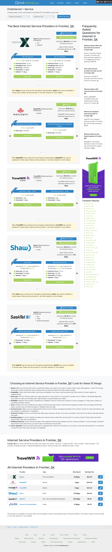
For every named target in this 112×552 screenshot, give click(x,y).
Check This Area (63, 16)
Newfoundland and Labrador (71, 538)
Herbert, (89, 284)
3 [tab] (43, 85)
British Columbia (28, 538)
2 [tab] (41, 85)
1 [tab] (38, 85)
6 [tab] (50, 289)
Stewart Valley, (92, 282)
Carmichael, (91, 221)
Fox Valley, (90, 267)
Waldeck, (90, 257)
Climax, (89, 204)
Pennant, (90, 260)
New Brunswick (53, 538)
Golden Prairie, (92, 252)
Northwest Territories (91, 538)
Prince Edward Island (57, 542)
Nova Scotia (22, 542)
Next (77, 69)
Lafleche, (90, 265)
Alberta (17, 538)
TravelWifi (23, 488)
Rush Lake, (90, 269)
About (77, 3)
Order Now (27, 76)
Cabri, (89, 272)
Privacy (85, 535)
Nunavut (33, 542)
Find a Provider (64, 535)
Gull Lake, (90, 228)
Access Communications (28, 504)
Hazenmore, (91, 240)
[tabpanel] (27, 67)
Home (27, 535)
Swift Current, (91, 247)
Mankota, (90, 235)
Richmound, (91, 279)
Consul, (89, 216)
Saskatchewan (82, 542)
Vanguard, (90, 243)
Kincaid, (89, 245)
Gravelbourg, (91, 277)
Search (68, 3)
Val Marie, (90, 213)
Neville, (89, 233)
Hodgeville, (90, 262)
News (85, 3)
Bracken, (90, 206)
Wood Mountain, (92, 274)
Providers (60, 3)
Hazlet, (89, 250)
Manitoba (41, 538)
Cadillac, (90, 218)
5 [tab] (49, 85)
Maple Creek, (91, 230)
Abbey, (89, 286)
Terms (75, 535)
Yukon (93, 542)
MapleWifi (23, 482)
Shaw (21, 493)
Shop (52, 3)
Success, (90, 255)
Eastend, (90, 208)
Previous (10, 69)
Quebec (70, 542)
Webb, (89, 238)
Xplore (22, 477)
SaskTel (22, 499)
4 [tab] (46, 85)
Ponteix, (89, 225)
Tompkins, (90, 223)
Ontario (43, 542)
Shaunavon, (91, 211)
